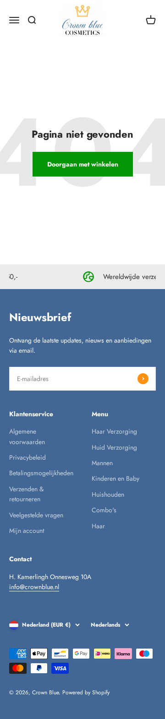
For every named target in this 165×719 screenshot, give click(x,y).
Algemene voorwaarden (27, 436)
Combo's (104, 510)
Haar (98, 526)
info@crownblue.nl (34, 586)
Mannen (102, 462)
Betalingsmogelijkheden (41, 473)
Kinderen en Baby (115, 478)
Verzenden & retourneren (26, 494)
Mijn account (26, 530)
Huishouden (108, 494)
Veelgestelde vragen (36, 515)
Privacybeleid (27, 457)
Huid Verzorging (114, 447)
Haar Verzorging (114, 431)
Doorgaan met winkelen (82, 164)
